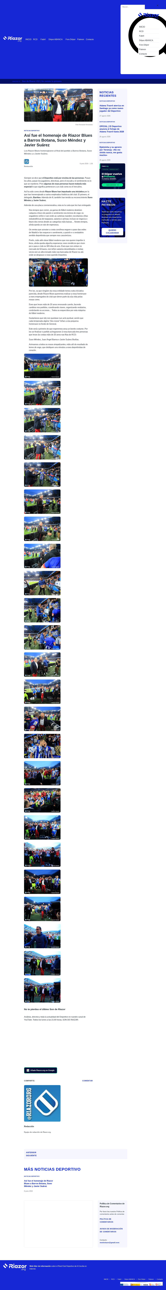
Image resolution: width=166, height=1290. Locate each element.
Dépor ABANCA (56, 39)
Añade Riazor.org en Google (42, 1070)
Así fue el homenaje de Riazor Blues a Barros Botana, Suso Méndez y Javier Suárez (38, 1183)
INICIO (28, 39)
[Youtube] (123, 1267)
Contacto (90, 39)
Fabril (43, 39)
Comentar (87, 1081)
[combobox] (133, 7)
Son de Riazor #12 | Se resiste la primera (41, 81)
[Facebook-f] (152, 1267)
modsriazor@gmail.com (109, 1242)
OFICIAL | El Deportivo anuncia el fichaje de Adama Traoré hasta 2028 (112, 129)
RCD (35, 39)
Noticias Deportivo (31, 130)
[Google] (160, 1267)
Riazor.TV (16, 81)
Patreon (80, 39)
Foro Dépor (70, 39)
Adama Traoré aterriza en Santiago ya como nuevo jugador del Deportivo (112, 108)
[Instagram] (130, 1267)
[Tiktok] (145, 1267)
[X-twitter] (138, 1267)
